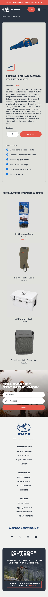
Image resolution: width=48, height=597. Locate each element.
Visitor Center (24, 455)
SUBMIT (23, 407)
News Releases (24, 481)
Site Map (24, 490)
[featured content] (24, 569)
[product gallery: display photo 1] (10, 67)
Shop (8, 17)
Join (31, 9)
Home (4, 17)
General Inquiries (24, 451)
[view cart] (39, 9)
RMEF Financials (24, 477)
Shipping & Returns (24, 507)
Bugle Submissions (24, 460)
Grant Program (24, 486)
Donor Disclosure (24, 512)
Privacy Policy (24, 503)
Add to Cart (30, 134)
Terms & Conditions (24, 516)
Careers (24, 464)
